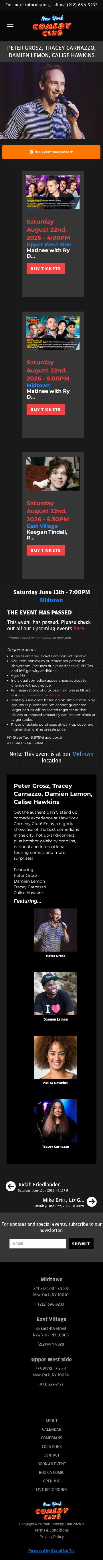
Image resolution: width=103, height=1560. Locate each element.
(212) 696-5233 (82, 5)
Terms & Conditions (51, 1530)
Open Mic (51, 1481)
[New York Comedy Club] (51, 25)
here (79, 628)
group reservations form (39, 695)
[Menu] (10, 24)
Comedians (51, 1438)
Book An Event (51, 1463)
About (51, 1420)
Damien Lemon (55, 1019)
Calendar (51, 1429)
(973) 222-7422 (51, 1384)
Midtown (83, 754)
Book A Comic (51, 1472)
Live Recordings (51, 1489)
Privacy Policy (51, 1536)
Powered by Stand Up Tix (51, 1550)
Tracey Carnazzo (55, 1147)
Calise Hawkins (55, 1083)
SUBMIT (81, 1243)
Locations (52, 1446)
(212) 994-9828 (50, 1344)
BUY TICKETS (46, 268)
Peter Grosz (55, 956)
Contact (51, 1455)
